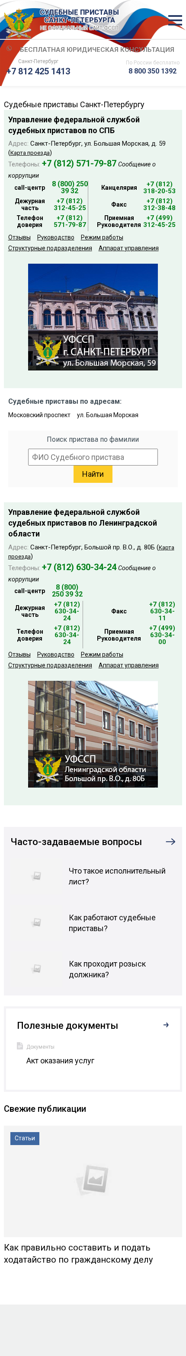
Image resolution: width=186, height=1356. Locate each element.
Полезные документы (67, 1025)
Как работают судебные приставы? (112, 923)
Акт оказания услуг (60, 1060)
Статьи (25, 1138)
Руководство (55, 237)
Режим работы (102, 237)
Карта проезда (30, 153)
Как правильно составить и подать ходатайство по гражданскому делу (78, 1253)
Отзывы (19, 237)
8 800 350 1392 (152, 71)
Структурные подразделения (50, 248)
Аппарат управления (129, 248)
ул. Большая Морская (107, 415)
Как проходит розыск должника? (107, 969)
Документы (40, 1047)
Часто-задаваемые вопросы (76, 841)
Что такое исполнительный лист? (117, 876)
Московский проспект (39, 415)
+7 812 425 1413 (38, 71)
